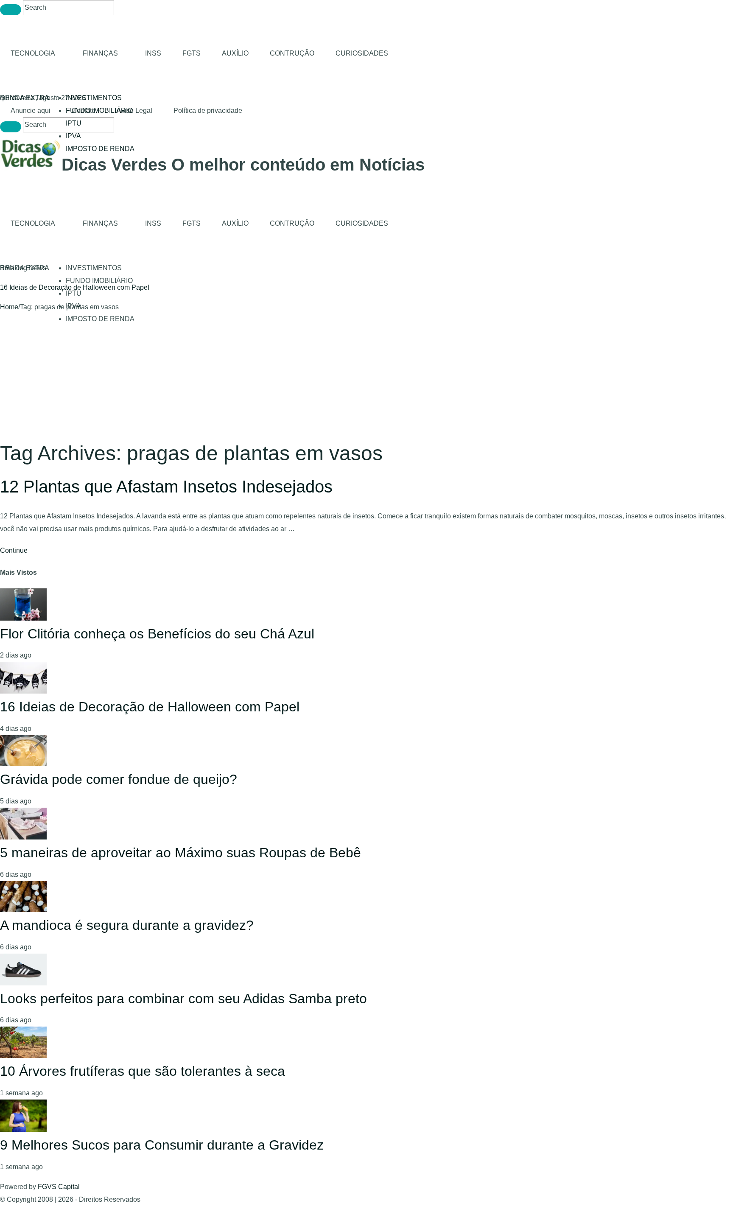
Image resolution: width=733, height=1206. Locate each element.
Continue (14, 550)
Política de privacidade (207, 110)
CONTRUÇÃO (292, 53)
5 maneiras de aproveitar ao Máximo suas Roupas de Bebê (180, 852)
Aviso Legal (134, 110)
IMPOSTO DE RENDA (100, 148)
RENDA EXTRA (24, 97)
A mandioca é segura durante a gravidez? (127, 925)
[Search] (10, 9)
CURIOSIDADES (362, 53)
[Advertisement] (366, 377)
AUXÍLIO (235, 53)
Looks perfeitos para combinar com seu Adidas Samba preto (183, 998)
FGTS (191, 53)
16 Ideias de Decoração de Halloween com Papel (74, 287)
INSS (153, 53)
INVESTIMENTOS (94, 97)
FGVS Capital (59, 1186)
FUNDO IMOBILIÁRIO (99, 280)
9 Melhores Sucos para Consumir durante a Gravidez (162, 1145)
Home (9, 307)
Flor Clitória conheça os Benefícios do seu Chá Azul (157, 633)
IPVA (73, 136)
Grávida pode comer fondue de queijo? (118, 779)
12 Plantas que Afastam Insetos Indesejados (166, 486)
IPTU (73, 123)
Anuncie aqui (30, 110)
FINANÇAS (100, 53)
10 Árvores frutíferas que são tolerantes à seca (142, 1071)
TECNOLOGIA (33, 53)
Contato (83, 110)
